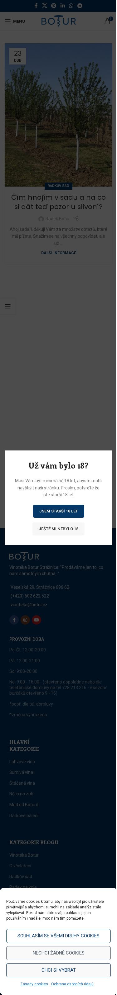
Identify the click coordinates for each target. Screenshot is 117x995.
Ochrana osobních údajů (72, 984)
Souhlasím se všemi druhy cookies (58, 936)
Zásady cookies (34, 984)
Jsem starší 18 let (58, 510)
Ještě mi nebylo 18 (58, 528)
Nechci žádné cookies (59, 953)
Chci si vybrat (58, 970)
